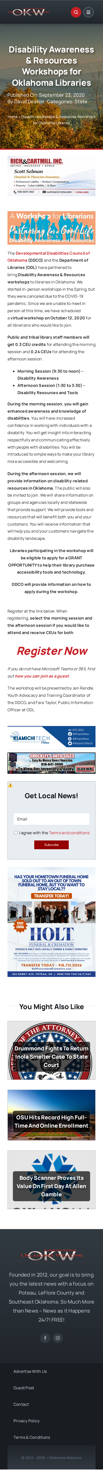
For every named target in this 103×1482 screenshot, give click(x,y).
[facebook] (45, 1338)
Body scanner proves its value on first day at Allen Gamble (51, 1186)
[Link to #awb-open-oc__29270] (76, 12)
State (80, 101)
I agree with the (54, 832)
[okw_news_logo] (28, 9)
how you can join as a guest (42, 676)
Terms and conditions (69, 832)
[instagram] (58, 1338)
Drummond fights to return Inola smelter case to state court (51, 1057)
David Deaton (29, 101)
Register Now (51, 650)
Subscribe (51, 845)
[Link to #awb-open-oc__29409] (88, 12)
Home (13, 116)
